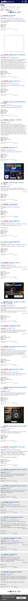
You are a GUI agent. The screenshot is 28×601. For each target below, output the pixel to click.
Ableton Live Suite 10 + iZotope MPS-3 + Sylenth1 (14, 302)
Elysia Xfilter (9, 15)
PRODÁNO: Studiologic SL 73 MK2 (12, 538)
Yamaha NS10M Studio (11, 241)
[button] (9, 12)
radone (5, 16)
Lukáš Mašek (13, 586)
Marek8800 (6, 263)
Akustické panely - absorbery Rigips (13, 183)
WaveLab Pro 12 (10, 147)
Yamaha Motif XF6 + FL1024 (13, 369)
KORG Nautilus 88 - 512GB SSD (14, 54)
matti (5, 503)
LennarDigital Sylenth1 (12, 325)
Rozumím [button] (21, 597)
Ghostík (5, 389)
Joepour (12, 76)
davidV (12, 199)
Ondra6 (5, 82)
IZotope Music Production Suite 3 (14, 346)
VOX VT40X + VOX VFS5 (12, 120)
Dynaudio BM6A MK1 (11, 221)
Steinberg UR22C (10, 204)
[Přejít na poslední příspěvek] (12, 28)
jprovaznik (5, 470)
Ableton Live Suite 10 (11, 262)
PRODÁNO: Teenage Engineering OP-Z (13, 517)
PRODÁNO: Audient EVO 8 (10, 554)
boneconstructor (6, 518)
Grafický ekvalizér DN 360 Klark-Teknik (14, 102)
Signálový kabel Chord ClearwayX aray (14, 427)
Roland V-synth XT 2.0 (11, 81)
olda (5, 104)
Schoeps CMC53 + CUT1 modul (14, 447)
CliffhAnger (6, 539)
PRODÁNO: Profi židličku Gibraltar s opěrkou (15, 469)
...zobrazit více (24, 191)
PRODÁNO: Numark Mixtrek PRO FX (12, 572)
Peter (5, 370)
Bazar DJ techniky (14, 593)
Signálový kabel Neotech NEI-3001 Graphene (14, 388)
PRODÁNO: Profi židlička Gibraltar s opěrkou (15, 485)
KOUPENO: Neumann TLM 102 (11, 502)
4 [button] (14, 12)
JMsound (5, 148)
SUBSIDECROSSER (7, 205)
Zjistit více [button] (4, 599)
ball (4, 222)
